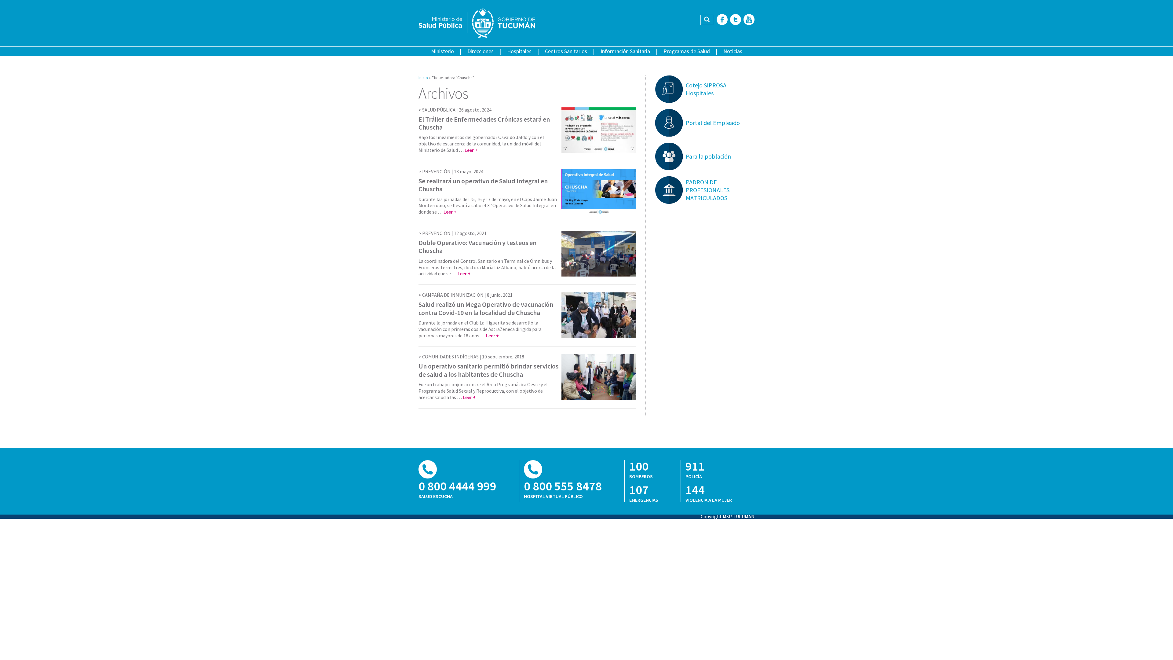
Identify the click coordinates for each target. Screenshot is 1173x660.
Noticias (732, 51)
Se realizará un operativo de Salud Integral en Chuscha (483, 185)
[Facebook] (722, 20)
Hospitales (519, 51)
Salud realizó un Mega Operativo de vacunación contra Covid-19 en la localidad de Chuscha (485, 308)
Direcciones (480, 51)
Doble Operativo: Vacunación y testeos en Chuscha (477, 246)
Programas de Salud (686, 51)
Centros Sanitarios (566, 51)
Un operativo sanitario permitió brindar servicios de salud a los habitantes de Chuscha (488, 370)
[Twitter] (735, 20)
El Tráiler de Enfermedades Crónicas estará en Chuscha (484, 123)
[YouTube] (749, 20)
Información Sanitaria (625, 51)
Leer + (471, 150)
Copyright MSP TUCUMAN (728, 516)
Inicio (423, 77)
